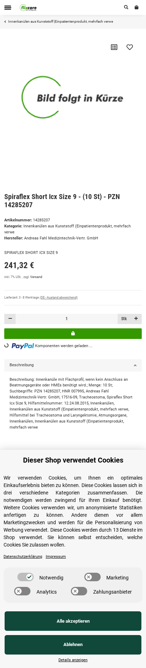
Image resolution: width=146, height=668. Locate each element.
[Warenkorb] (136, 7)
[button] (126, 7)
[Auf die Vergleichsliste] (114, 47)
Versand (36, 277)
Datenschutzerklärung (23, 556)
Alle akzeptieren (73, 621)
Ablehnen (73, 644)
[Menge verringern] (10, 319)
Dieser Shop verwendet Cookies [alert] (73, 460)
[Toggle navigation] (7, 7)
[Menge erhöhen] (136, 319)
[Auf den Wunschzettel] (129, 47)
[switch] (25, 577)
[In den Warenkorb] (73, 333)
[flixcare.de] (28, 7)
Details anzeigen (73, 660)
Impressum (56, 556)
